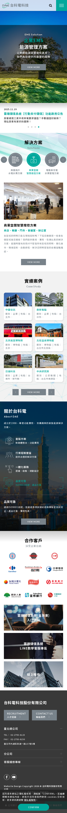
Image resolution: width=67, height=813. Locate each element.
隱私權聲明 (30, 799)
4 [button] (38, 127)
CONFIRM (33, 807)
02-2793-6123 (14, 738)
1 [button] (28, 127)
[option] (33, 51)
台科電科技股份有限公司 (25, 706)
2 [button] (31, 127)
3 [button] (35, 127)
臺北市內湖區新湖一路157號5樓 (19, 747)
